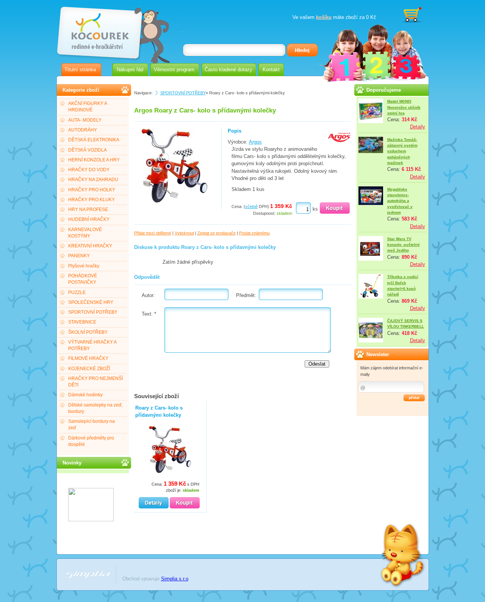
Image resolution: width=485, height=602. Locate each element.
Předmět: (246, 295)
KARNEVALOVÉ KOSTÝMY (85, 232)
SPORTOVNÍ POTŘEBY (92, 312)
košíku (324, 17)
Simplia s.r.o (174, 579)
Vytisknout (184, 233)
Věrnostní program (174, 69)
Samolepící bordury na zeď (91, 424)
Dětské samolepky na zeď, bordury (95, 408)
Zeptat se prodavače (216, 233)
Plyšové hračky (83, 266)
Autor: (148, 295)
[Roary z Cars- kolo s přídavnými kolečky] (174, 206)
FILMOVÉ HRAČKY (88, 358)
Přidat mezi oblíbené (152, 233)
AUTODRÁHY (82, 130)
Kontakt (271, 69)
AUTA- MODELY (85, 120)
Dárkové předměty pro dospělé (91, 441)
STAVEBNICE (82, 322)
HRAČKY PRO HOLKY (91, 190)
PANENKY (79, 255)
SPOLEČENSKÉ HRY (90, 302)
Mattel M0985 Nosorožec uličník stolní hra (404, 107)
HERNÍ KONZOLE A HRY (94, 160)
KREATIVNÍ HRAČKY (90, 246)
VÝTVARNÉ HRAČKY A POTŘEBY (92, 345)
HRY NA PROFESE (88, 209)
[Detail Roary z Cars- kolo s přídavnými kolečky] (154, 502)
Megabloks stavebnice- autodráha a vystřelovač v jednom (400, 200)
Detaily (417, 127)
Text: (149, 314)
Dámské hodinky (85, 394)
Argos (255, 142)
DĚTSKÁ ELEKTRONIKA (93, 140)
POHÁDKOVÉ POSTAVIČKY (82, 279)
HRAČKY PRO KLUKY (91, 199)
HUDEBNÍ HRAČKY (89, 219)
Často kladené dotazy (228, 69)
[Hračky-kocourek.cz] (91, 519)
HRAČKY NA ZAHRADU (93, 179)
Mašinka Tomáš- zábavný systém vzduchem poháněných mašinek (402, 151)
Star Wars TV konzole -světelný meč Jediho (403, 245)
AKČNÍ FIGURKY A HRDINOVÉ (87, 106)
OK (414, 397)
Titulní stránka (80, 69)
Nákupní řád (130, 69)
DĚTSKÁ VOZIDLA (87, 150)
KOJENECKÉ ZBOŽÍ (89, 368)
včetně (251, 206)
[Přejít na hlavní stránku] (98, 29)
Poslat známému (254, 233)
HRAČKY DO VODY (89, 169)
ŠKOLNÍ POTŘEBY (88, 332)
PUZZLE (77, 292)
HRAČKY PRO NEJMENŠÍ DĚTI (95, 381)
